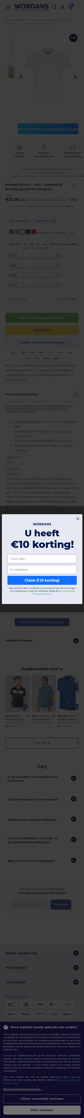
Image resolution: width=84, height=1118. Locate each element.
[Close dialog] (78, 518)
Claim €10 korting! (41, 580)
